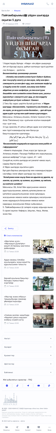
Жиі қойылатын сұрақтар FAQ (17, 379)
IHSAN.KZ (27, 3)
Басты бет (6, 11)
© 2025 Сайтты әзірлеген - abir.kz (13, 421)
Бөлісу (11, 228)
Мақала (17, 11)
